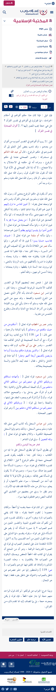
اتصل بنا (21, 655)
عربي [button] (48, 3)
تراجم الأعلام (41, 58)
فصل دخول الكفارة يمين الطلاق (42, 82)
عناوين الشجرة (16, 639)
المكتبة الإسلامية (31, 21)
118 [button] (24, 107)
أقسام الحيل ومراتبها (24, 70)
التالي (7, 620)
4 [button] (45, 107)
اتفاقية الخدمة (32, 655)
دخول (8, 3)
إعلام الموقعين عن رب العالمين (33, 67)
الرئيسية (47, 67)
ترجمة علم (31, 639)
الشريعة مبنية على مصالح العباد (43, 70)
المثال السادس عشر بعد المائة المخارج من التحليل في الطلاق (34, 78)
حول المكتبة (42, 41)
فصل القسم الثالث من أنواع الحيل (41, 74)
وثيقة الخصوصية (47, 655)
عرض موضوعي (41, 52)
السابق (14, 620)
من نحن (11, 655)
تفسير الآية (46, 639)
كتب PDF (43, 29)
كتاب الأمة (42, 35)
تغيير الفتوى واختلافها (14, 67)
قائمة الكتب (42, 47)
